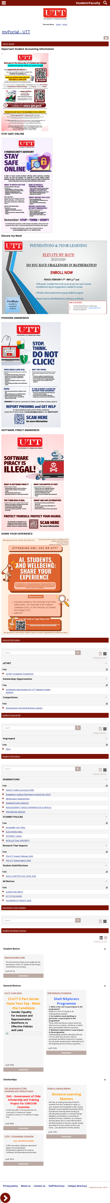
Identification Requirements (18, 798)
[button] (78, 652)
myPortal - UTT (16, 31)
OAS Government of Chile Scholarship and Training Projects (18, 1089)
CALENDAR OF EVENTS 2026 (18, 900)
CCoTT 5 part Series (13, 993)
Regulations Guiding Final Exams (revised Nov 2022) (28, 794)
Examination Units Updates (14, 907)
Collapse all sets (100, 657)
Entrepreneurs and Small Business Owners (24, 708)
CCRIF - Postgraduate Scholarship (19, 1136)
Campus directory (77, 1185)
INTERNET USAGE (14, 836)
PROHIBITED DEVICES (15, 812)
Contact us (39, 1185)
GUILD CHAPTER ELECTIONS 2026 (21, 876)
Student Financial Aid (11, 715)
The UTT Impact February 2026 (19, 856)
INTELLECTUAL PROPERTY (18, 840)
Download (31, 975)
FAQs (8, 749)
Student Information (11, 756)
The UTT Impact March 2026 (18, 860)
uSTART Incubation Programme (19, 674)
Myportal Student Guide (14, 957)
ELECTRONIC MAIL (14, 831)
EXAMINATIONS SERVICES (17, 803)
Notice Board (8, 44)
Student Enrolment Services (14, 930)
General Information (11, 640)
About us (25, 1185)
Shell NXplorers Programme (59, 993)
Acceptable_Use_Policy (15, 827)
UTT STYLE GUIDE (14, 896)
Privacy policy (10, 1185)
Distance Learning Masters (59, 1088)
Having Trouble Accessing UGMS (20, 790)
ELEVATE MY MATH (14, 892)
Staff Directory (56, 1185)
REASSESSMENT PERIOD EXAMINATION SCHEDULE (28, 807)
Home (58, 24)
